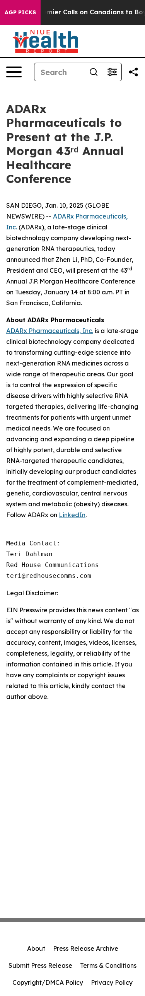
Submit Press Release (40, 965)
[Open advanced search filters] (112, 72)
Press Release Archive (85, 948)
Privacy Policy (112, 982)
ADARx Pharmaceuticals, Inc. (49, 331)
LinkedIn (72, 515)
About (36, 948)
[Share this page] (133, 72)
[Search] (93, 72)
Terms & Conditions (108, 965)
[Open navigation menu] (14, 72)
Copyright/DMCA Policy (47, 982)
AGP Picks (20, 12)
